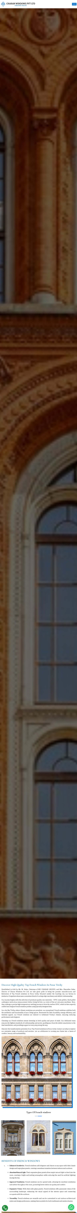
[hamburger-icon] (74, 4)
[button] (71, 1207)
